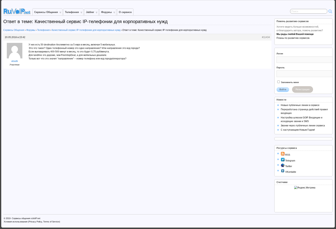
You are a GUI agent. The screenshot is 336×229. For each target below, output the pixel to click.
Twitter (288, 166)
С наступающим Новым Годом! (298, 129)
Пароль (280, 67)
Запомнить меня (289, 82)
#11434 (266, 37)
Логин (279, 53)
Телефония (72, 12)
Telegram (290, 160)
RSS (287, 155)
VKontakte (290, 172)
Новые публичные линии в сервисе (300, 105)
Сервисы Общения (46, 12)
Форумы (106, 12)
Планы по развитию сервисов (292, 38)
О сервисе (125, 12)
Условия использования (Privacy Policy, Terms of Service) (32, 221)
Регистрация (303, 89)
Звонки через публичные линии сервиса (303, 125)
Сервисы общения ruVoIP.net (26, 218)
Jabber (90, 12)
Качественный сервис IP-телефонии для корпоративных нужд (86, 30)
